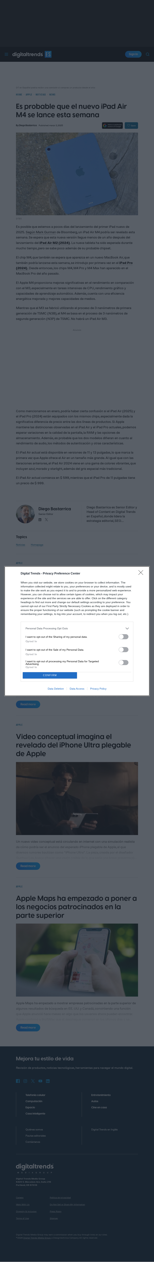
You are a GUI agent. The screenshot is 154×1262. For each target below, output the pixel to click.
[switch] (123, 636)
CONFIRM (50, 675)
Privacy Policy (98, 688)
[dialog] (77, 631)
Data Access (77, 688)
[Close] (142, 573)
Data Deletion (56, 688)
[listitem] (77, 628)
